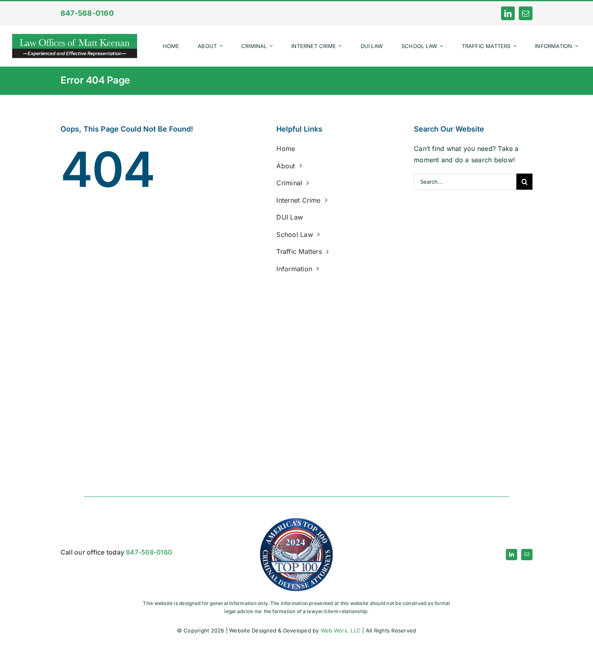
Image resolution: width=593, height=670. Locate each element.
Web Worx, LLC (341, 630)
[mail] (525, 13)
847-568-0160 (149, 552)
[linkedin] (508, 13)
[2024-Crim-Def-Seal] (296, 518)
